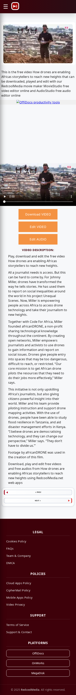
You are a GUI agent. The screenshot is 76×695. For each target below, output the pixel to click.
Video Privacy (15, 604)
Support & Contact (19, 632)
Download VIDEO (38, 214)
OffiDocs (38, 653)
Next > (38, 501)
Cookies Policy (16, 541)
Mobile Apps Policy (19, 597)
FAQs (9, 548)
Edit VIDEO (38, 227)
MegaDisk (38, 673)
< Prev (38, 492)
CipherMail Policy (18, 590)
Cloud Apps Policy (18, 583)
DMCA (10, 563)
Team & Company (18, 556)
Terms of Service (17, 625)
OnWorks (38, 663)
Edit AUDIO (38, 239)
